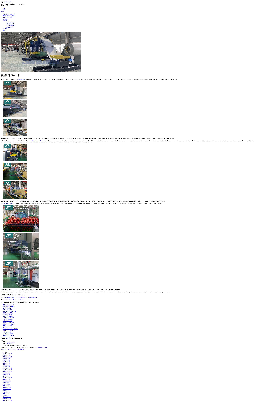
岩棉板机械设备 (7, 387)
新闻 (10, 338)
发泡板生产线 (6, 366)
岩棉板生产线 (6, 363)
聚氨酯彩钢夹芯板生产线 (9, 14)
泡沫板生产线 (6, 360)
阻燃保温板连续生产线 (8, 305)
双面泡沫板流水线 (7, 327)
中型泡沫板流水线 (7, 309)
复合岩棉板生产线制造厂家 (9, 311)
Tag (8, 349)
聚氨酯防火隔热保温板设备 (10, 297)
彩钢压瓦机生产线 (10, 22)
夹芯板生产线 (6, 361)
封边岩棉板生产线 (7, 17)
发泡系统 (5, 19)
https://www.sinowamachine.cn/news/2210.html (13, 299)
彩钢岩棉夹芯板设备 (8, 313)
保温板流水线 (6, 355)
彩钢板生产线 (6, 358)
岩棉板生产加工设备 (8, 316)
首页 (7, 338)
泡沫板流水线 (6, 384)
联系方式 (5, 30)
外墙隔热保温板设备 (22, 297)
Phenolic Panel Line (5, 292)
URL (11, 349)
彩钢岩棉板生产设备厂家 (9, 330)
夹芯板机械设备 (7, 389)
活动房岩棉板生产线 (8, 333)
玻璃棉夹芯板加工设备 (8, 317)
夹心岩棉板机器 (7, 308)
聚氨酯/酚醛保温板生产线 (9, 15)
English (4, 9)
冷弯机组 (5, 20)
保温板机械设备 (7, 397)
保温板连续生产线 (7, 357)
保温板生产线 (6, 365)
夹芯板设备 (6, 393)
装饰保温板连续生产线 (8, 322)
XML (2, 349)
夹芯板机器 (6, 376)
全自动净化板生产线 (10, 25)
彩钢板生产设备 (7, 398)
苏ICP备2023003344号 (42, 347)
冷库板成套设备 (7, 332)
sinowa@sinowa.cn (7, 1)
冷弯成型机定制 (9, 27)
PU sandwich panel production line (39, 140)
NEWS (14, 349)
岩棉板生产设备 (7, 385)
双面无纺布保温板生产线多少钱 (10, 329)
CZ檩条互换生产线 (10, 23)
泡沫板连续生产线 (7, 369)
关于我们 (5, 28)
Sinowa (2, 11)
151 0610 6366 (7, 2)
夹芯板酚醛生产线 (7, 325)
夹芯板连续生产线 (7, 353)
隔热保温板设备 (21, 79)
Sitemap (5, 349)
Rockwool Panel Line (7, 203)
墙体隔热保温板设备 (32, 297)
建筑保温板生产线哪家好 (9, 324)
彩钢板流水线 (6, 379)
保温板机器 (6, 395)
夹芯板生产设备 (7, 381)
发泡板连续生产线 (7, 368)
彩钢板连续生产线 (7, 377)
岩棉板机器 (6, 382)
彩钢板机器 (6, 390)
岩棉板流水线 (6, 374)
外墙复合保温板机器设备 (9, 306)
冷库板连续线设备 (7, 314)
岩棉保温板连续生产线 (8, 335)
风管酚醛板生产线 (7, 321)
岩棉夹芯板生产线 (7, 400)
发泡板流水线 (6, 392)
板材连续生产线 (20, 349)
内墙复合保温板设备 (8, 319)
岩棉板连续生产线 (7, 371)
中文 (4, 8)
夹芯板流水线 (6, 373)
